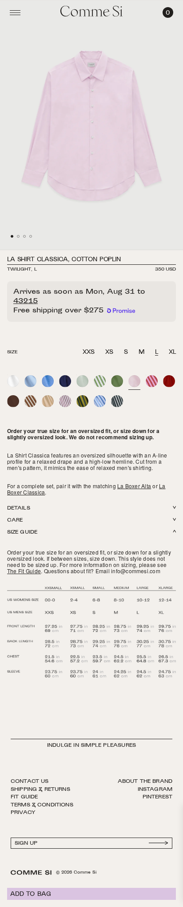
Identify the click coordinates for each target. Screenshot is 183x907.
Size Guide (22, 532)
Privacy (23, 812)
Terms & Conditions (42, 805)
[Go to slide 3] (24, 236)
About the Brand (145, 781)
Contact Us (30, 781)
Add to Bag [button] (31, 895)
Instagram (155, 789)
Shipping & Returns (40, 789)
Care (15, 520)
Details (18, 508)
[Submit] (158, 843)
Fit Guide (24, 797)
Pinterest (157, 797)
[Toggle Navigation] (15, 12)
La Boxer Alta (134, 486)
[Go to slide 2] (18, 236)
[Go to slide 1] (12, 236)
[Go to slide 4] (30, 236)
